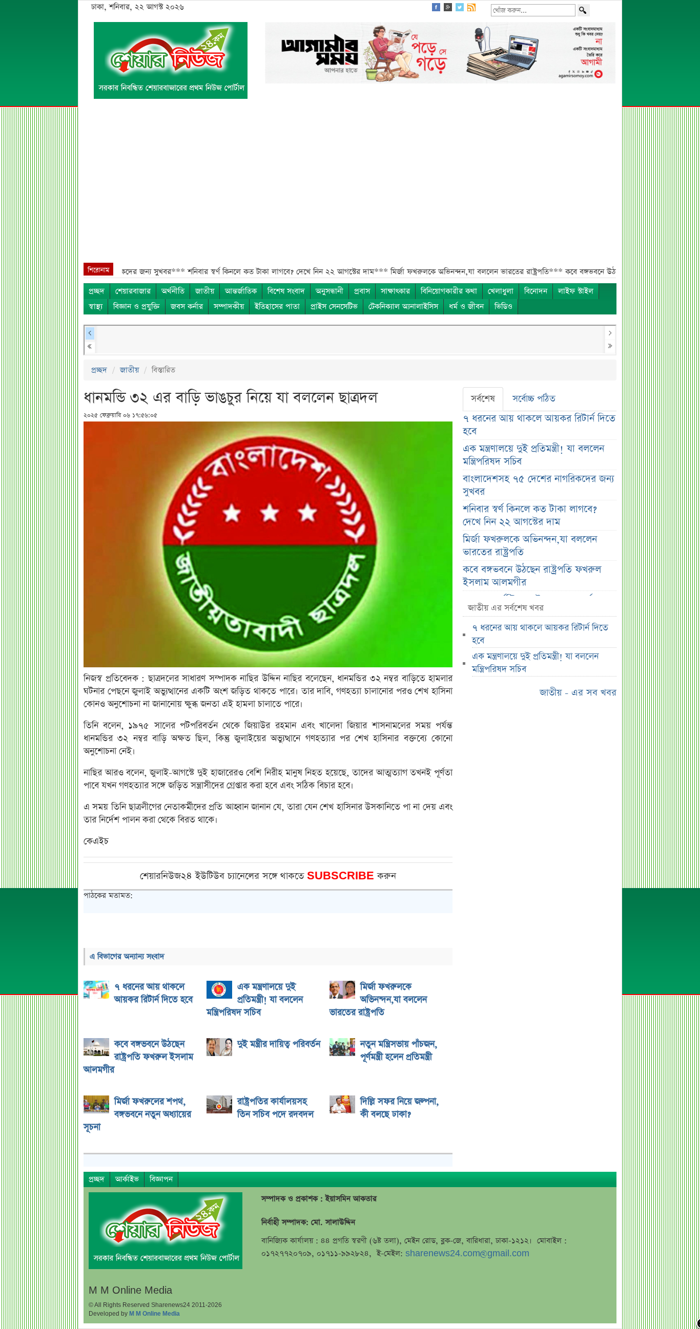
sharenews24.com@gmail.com (467, 1253)
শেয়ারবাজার (133, 291)
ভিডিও (503, 306)
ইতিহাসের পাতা (277, 306)
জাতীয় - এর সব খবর (578, 692)
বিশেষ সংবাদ (286, 291)
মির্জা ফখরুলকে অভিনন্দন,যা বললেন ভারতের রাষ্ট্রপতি (530, 546)
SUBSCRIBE (342, 876)
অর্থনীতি (172, 291)
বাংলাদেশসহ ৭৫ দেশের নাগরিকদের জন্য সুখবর (538, 485)
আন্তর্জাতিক (241, 291)
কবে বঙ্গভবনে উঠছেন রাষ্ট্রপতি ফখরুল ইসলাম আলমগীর (532, 576)
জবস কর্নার (187, 306)
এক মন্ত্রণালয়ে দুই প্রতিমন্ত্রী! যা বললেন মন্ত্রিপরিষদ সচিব (533, 455)
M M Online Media (154, 1313)
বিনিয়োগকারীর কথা (449, 291)
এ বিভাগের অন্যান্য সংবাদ (127, 956)
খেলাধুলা (500, 291)
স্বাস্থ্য (95, 306)
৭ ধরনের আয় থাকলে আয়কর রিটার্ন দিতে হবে (539, 425)
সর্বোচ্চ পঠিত (533, 399)
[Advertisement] (350, 186)
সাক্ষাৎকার (395, 291)
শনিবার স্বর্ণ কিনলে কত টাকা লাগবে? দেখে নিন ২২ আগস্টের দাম (530, 515)
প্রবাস (362, 291)
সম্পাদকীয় (229, 306)
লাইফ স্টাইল (575, 291)
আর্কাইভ (127, 1179)
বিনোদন (535, 291)
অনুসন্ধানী (329, 291)
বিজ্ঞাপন (161, 1179)
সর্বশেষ (483, 399)
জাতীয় (204, 291)
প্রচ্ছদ (97, 291)
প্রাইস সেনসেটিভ (334, 306)
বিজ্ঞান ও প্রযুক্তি (136, 306)
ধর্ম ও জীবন (466, 306)
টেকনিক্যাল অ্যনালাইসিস (403, 306)
